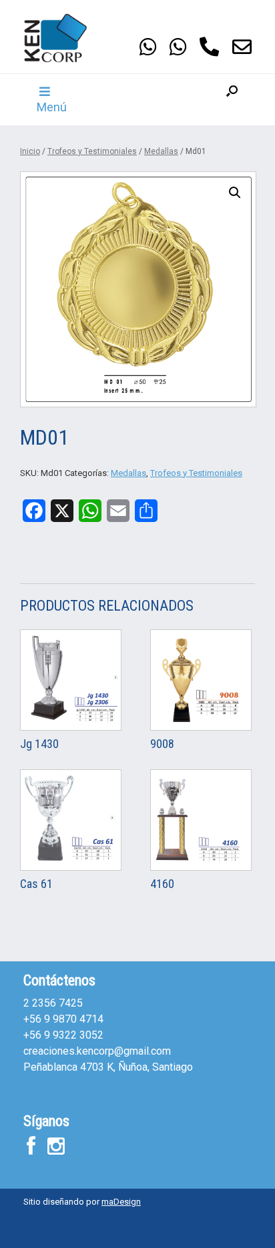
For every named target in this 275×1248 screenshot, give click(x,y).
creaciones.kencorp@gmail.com (97, 1051)
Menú (52, 107)
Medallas (161, 151)
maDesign (121, 1202)
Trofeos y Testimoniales (92, 151)
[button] (232, 99)
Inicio (30, 151)
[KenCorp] (63, 38)
